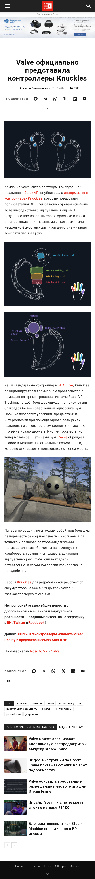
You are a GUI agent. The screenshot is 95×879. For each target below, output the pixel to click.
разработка (13, 714)
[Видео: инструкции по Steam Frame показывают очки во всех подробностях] (15, 765)
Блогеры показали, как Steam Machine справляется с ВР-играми (56, 828)
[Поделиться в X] (65, 99)
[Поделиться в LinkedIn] (75, 99)
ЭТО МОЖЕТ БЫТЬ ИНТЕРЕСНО (30, 727)
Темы (47, 866)
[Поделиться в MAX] (35, 99)
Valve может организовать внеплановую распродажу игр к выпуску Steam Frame (58, 744)
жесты (46, 708)
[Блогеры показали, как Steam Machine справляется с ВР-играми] (15, 828)
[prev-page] (7, 845)
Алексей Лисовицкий (34, 88)
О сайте (75, 866)
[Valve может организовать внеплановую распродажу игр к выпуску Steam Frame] (15, 744)
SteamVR (31, 193)
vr (80, 703)
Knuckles (24, 582)
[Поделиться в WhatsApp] (55, 99)
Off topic (60, 866)
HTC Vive (65, 385)
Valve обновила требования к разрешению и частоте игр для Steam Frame (57, 786)
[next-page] (14, 845)
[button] (89, 6)
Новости (20, 866)
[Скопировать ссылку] (47, 108)
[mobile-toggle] (7, 6)
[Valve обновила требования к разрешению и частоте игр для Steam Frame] (15, 786)
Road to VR (39, 651)
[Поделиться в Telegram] (45, 99)
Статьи (35, 866)
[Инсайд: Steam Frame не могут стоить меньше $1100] (15, 807)
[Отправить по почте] (84, 99)
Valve (63, 437)
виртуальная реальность (21, 708)
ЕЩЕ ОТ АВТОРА (71, 727)
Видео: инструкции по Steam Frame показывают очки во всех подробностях (58, 765)
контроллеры (63, 708)
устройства (32, 714)
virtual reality (66, 703)
